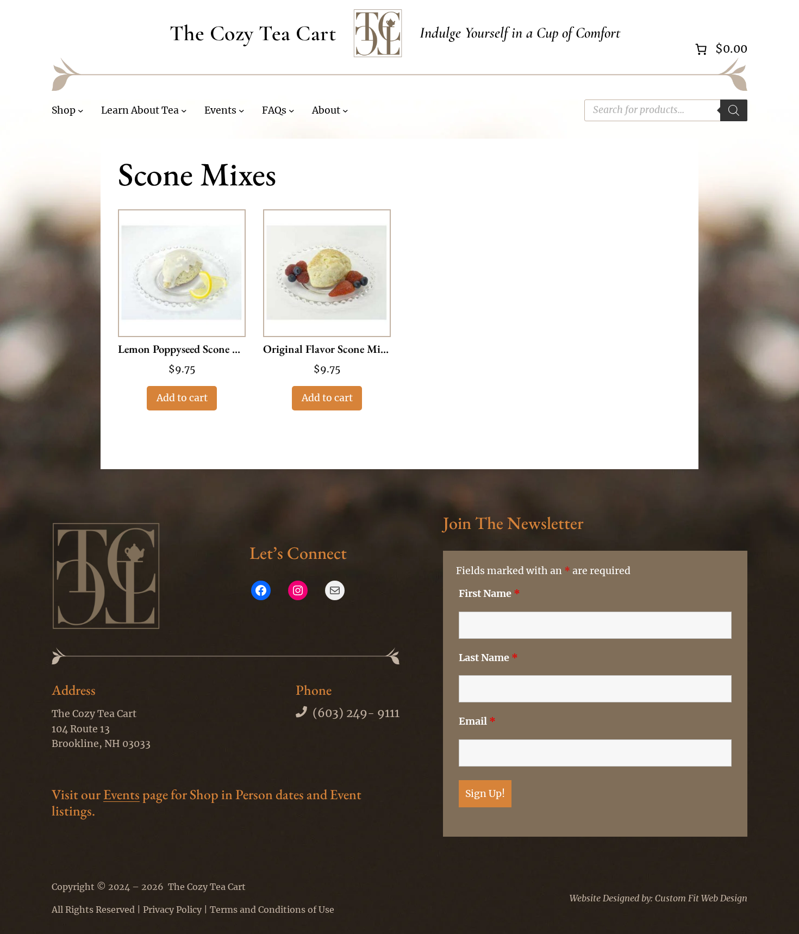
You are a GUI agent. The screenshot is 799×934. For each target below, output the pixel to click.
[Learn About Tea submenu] (184, 111)
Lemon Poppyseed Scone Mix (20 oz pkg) (182, 350)
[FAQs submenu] (292, 111)
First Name (489, 593)
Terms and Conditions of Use (272, 909)
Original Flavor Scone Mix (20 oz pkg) (327, 350)
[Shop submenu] (81, 111)
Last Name (488, 657)
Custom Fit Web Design (701, 898)
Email (477, 721)
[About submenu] (345, 111)
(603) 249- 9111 (356, 713)
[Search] (733, 110)
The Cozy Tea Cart (253, 33)
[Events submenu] (242, 111)
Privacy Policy (172, 909)
